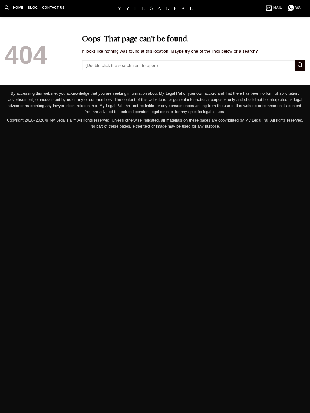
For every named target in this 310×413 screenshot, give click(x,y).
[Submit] (300, 65)
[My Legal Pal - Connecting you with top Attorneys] (155, 8)
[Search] (7, 7)
